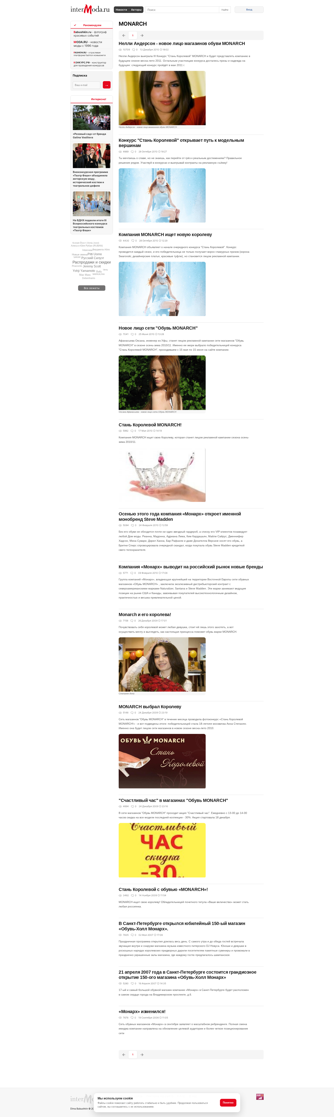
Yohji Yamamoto (84, 270)
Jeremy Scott (92, 266)
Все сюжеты (92, 288)
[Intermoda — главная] (90, 9)
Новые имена (79, 254)
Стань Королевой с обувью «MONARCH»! (163, 889)
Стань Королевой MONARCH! (150, 424)
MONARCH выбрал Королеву (150, 706)
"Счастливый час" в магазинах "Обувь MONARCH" (173, 800)
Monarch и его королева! (145, 614)
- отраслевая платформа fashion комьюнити (90, 54)
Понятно (228, 1102)
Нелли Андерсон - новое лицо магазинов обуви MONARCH (182, 43)
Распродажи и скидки (91, 262)
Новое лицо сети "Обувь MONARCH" (158, 328)
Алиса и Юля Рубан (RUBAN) (87, 245)
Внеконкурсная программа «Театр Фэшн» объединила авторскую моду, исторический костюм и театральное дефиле (90, 178)
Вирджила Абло (101, 249)
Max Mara (84, 274)
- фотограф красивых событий (90, 33)
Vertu (105, 270)
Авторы (136, 9)
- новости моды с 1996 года (88, 44)
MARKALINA (99, 274)
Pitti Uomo (95, 254)
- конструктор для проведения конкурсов (90, 64)
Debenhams (88, 278)
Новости (121, 9)
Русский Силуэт (92, 258)
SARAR (77, 257)
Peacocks (77, 266)
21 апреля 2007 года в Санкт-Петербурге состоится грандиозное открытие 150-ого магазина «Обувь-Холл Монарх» (187, 975)
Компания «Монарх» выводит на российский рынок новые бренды (191, 566)
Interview (87, 250)
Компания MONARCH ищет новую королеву (165, 234)
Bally (99, 271)
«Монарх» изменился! (142, 1011)
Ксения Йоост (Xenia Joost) (85, 243)
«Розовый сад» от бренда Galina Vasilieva (89, 135)
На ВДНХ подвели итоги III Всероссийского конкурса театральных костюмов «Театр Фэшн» (90, 225)
